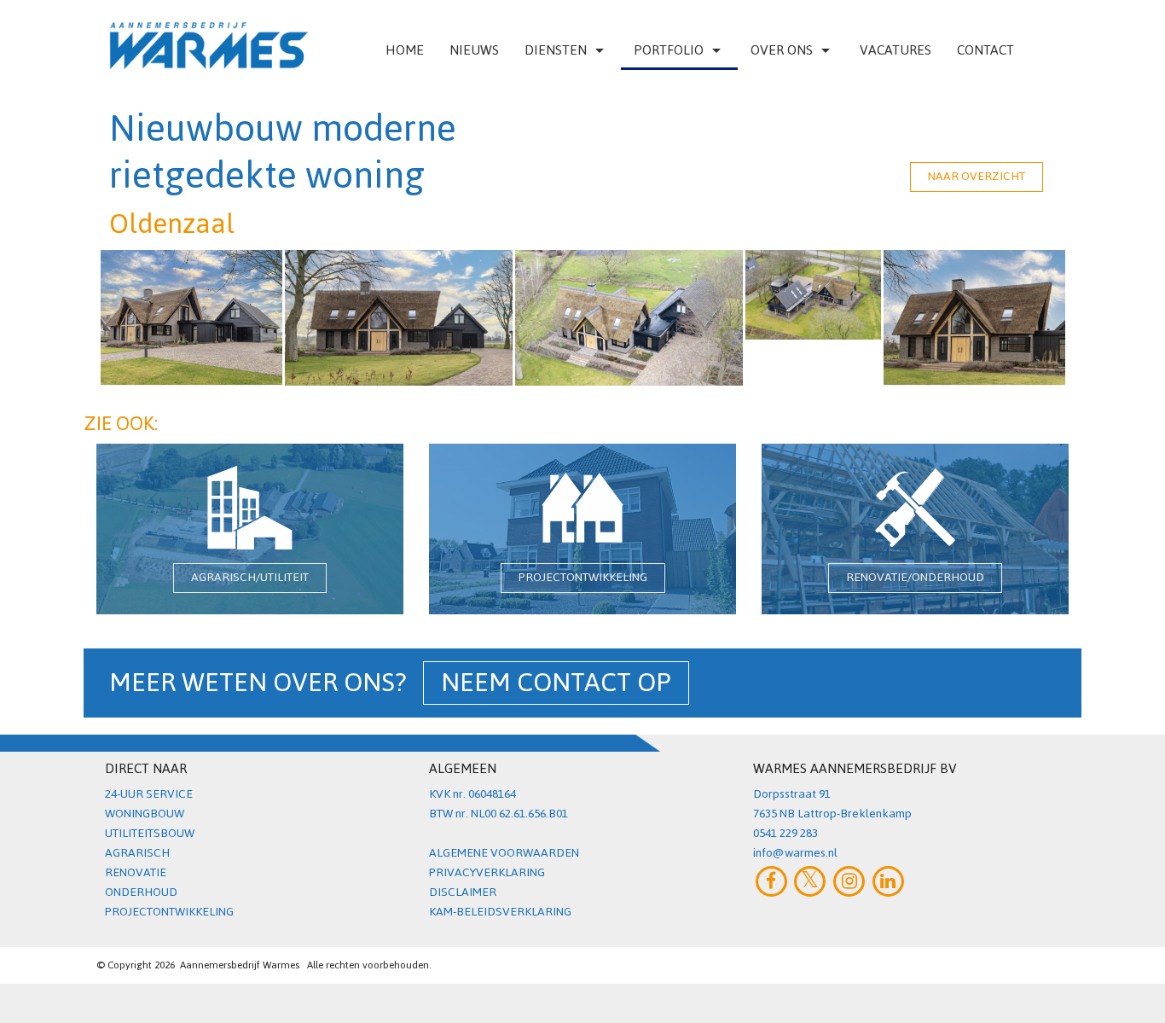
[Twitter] (810, 880)
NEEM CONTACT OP (556, 683)
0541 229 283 (785, 833)
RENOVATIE (135, 872)
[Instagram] (849, 880)
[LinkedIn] (888, 880)
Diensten (556, 50)
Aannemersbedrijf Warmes (239, 964)
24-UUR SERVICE (149, 793)
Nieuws (474, 50)
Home (404, 50)
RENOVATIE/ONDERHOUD (915, 577)
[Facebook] (771, 880)
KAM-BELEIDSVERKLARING (500, 911)
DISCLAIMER (462, 892)
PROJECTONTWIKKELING (583, 577)
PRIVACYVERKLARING (487, 872)
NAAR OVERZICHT (976, 176)
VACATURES (895, 50)
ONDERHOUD (141, 892)
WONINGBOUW (144, 813)
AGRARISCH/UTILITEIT (250, 577)
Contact (985, 50)
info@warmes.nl (795, 852)
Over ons (782, 50)
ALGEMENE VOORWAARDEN (504, 852)
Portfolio (669, 50)
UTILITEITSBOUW (149, 833)
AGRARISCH (137, 852)
